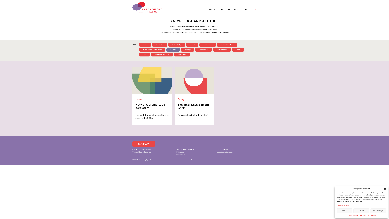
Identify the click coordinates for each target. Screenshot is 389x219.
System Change (222, 50)
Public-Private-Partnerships (152, 50)
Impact (192, 45)
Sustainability (203, 50)
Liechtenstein (207, 45)
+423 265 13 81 (228, 149)
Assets (145, 45)
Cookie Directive (352, 215)
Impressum (372, 215)
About (246, 10)
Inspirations (216, 10)
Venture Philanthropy (162, 54)
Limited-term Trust (227, 45)
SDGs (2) (173, 50)
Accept (344, 211)
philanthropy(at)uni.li (224, 152)
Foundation (160, 45)
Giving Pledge (176, 45)
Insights (233, 10)
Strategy (187, 50)
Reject (361, 211)
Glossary (144, 144)
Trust (144, 54)
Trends (238, 50)
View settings (378, 211)
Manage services (343, 205)
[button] (385, 189)
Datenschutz (363, 215)
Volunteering (182, 54)
